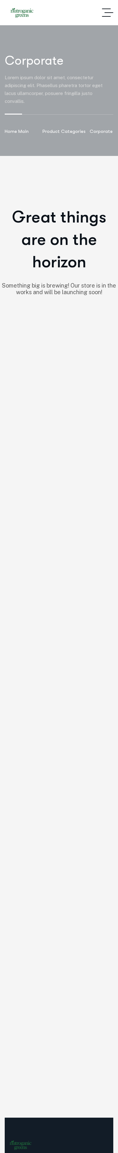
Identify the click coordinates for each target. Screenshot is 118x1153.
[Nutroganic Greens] (22, 12)
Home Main (17, 131)
